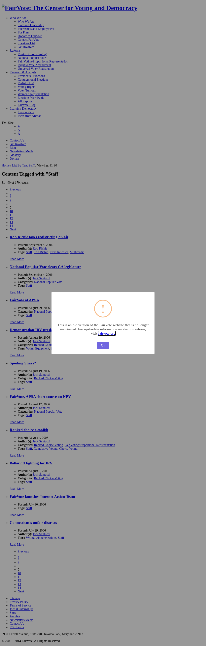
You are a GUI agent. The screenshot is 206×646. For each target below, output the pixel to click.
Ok (103, 345)
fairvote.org (106, 333)
